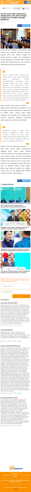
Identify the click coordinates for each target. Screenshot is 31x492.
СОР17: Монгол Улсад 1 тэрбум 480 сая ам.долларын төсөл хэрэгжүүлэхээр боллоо (13, 206)
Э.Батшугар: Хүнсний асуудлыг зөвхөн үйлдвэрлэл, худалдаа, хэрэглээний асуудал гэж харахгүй (15, 271)
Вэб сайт (27, 475)
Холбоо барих (15, 473)
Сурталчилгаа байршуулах (9, 475)
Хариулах (19, 325)
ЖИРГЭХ (27, 25)
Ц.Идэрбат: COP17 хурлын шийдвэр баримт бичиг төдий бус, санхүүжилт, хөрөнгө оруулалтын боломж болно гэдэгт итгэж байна (15, 228)
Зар (22, 475)
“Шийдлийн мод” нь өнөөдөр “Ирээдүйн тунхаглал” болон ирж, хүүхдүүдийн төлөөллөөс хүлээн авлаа (15, 249)
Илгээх (21, 296)
